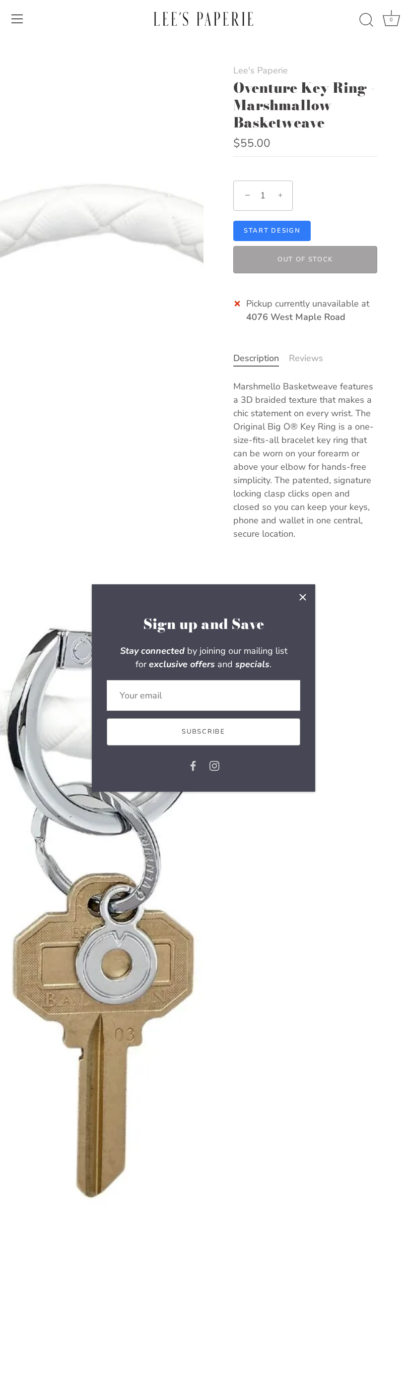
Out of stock (305, 259)
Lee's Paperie (260, 70)
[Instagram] (214, 765)
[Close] (303, 597)
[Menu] (17, 19)
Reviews (306, 358)
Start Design (272, 230)
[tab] (261, 358)
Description (256, 358)
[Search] (366, 20)
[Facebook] (193, 765)
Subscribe (203, 731)
